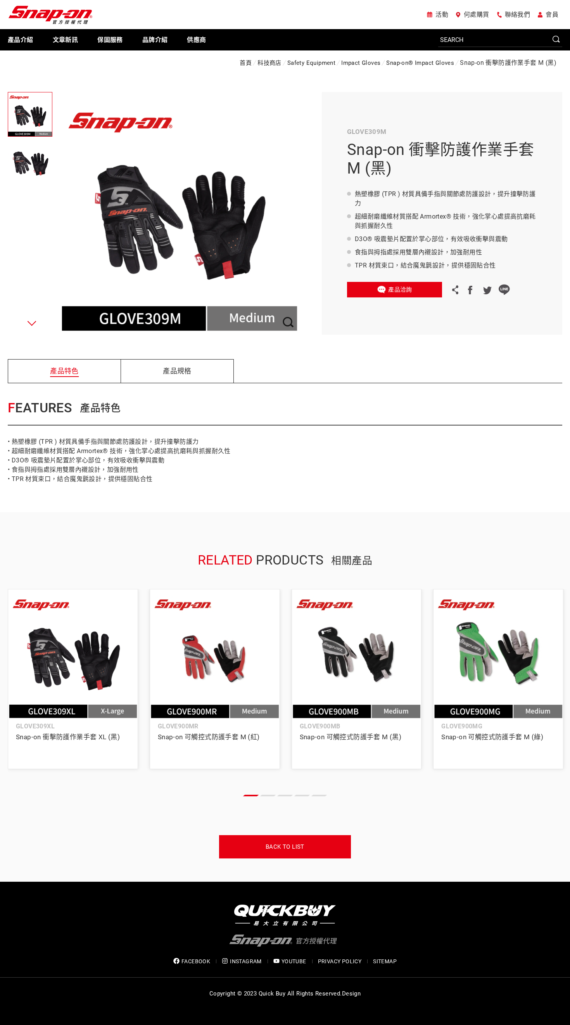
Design (351, 993)
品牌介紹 (155, 39)
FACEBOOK (195, 961)
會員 (552, 14)
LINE (504, 289)
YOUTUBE (294, 961)
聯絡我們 (517, 14)
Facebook (470, 289)
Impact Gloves (360, 62)
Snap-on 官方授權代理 (50, 14)
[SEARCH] (500, 40)
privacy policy (340, 961)
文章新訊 (65, 39)
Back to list (285, 846)
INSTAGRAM (246, 961)
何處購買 (476, 14)
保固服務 (110, 39)
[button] (30, 323)
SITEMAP (385, 961)
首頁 (246, 62)
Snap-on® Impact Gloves (420, 62)
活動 (441, 14)
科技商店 (269, 62)
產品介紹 (20, 39)
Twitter (487, 289)
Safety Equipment (311, 62)
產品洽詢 (400, 289)
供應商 (196, 39)
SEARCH (556, 39)
